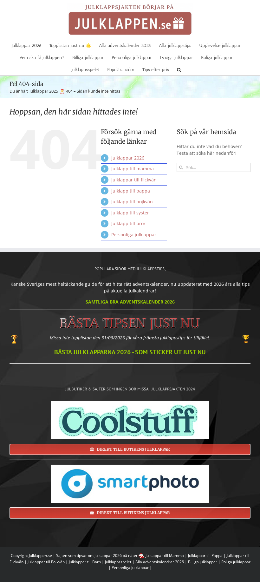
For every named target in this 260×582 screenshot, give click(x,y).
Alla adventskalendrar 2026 (159, 562)
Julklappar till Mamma (165, 555)
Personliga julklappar (133, 235)
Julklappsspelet (118, 562)
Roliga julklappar (235, 562)
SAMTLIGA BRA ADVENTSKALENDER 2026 (130, 302)
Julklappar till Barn (85, 562)
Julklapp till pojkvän (132, 202)
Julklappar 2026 (127, 158)
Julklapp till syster (130, 213)
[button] (179, 69)
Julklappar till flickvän (134, 180)
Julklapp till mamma (132, 169)
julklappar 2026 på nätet (115, 555)
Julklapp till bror (128, 223)
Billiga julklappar (202, 562)
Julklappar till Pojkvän (46, 562)
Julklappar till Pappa (205, 555)
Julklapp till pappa (130, 191)
